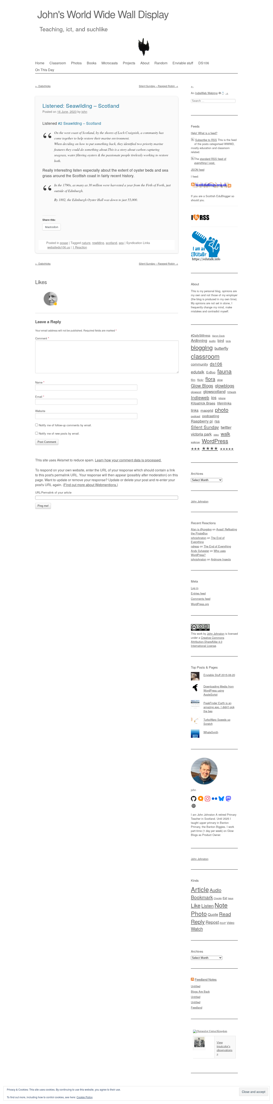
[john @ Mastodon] (228, 798)
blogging (202, 347)
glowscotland (214, 391)
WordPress (215, 441)
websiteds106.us (58, 247)
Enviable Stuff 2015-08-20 (219, 675)
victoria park (201, 434)
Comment (42, 338)
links (195, 410)
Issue (230, 898)
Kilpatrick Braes (203, 403)
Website (40, 411)
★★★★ (210, 448)
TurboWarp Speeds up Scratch (216, 722)
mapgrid (206, 410)
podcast (195, 416)
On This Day (44, 69)
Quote (213, 914)
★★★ (195, 448)
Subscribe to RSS (206, 140)
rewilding (98, 242)
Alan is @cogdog (201, 529)
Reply (198, 921)
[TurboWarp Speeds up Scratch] (214, 716)
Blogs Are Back (200, 991)
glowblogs (224, 385)
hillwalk (231, 392)
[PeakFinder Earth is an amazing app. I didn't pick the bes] (214, 700)
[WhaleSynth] (214, 729)
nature (86, 242)
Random (160, 62)
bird (221, 340)
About (144, 62)
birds (228, 341)
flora (210, 378)
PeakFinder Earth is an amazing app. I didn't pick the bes (218, 707)
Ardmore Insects (221, 559)
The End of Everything (217, 546)
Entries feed (198, 593)
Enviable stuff (183, 62)
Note (221, 904)
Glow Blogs (202, 385)
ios (213, 398)
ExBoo (210, 372)
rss (217, 421)
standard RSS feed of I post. (210, 161)
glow (220, 380)
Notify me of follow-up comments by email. (65, 425)
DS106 (203, 62)
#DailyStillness (200, 335)
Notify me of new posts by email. (59, 433)
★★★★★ (227, 448)
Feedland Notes (206, 979)
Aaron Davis (218, 335)
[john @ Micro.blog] (200, 798)
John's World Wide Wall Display (102, 13)
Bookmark (202, 897)
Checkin (218, 898)
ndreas (195, 546)
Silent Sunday (205, 427)
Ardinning (199, 340)
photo (221, 409)
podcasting (210, 415)
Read (225, 913)
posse (64, 242)
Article (200, 889)
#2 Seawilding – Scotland (79, 123)
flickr (200, 380)
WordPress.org (200, 604)
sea (121, 242)
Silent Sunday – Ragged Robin (158, 86)
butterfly (221, 348)
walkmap (195, 442)
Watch (197, 928)
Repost (212, 922)
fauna (224, 371)
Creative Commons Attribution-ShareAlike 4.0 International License (207, 642)
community (199, 364)
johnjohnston (198, 538)
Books (91, 62)
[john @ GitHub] (193, 798)
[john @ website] (193, 806)
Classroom (57, 62)
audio (212, 341)
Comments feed (200, 599)
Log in (194, 588)
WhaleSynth (210, 732)
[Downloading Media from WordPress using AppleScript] (214, 683)
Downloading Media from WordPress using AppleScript (218, 690)
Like (195, 905)
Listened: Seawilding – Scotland (80, 105)
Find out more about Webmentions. (90, 484)
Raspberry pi (202, 421)
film (193, 380)
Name (39, 382)
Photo (199, 913)
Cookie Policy (85, 1097)
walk (225, 433)
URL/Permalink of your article (53, 492)
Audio (215, 890)
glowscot (196, 392)
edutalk (197, 372)
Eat (225, 898)
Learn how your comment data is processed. (128, 460)
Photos (76, 62)
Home (39, 62)
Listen (207, 905)
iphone (221, 398)
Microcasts (110, 62)
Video (230, 922)
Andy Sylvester (200, 551)
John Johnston (199, 501)
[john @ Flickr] (214, 798)
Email (39, 397)
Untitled (195, 986)
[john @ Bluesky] (221, 798)
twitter (226, 427)
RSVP (223, 923)
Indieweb (200, 397)
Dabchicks (43, 86)
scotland (111, 242)
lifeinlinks (224, 403)
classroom (205, 356)
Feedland (196, 1007)
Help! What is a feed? (204, 133)
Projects (129, 62)
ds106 (216, 363)
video (216, 434)
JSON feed (197, 170)
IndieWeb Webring (206, 93)
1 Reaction (80, 247)
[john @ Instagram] (207, 798)
